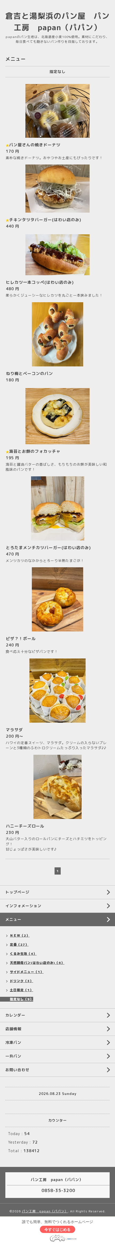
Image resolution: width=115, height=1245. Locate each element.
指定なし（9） (21, 999)
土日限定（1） (21, 990)
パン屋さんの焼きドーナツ (34, 145)
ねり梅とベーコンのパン (29, 373)
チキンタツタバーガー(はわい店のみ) (45, 220)
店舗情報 (13, 1028)
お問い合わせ (17, 1069)
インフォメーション (23, 905)
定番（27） (19, 944)
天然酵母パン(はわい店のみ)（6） (37, 962)
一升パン (13, 1056)
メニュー (13, 919)
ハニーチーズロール (25, 826)
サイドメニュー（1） (27, 972)
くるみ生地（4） (23, 953)
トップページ (17, 892)
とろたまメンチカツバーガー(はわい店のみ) (48, 547)
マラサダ (14, 730)
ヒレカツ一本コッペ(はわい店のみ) (40, 282)
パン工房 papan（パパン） (45, 1211)
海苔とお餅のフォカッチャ (34, 451)
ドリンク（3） (21, 981)
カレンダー (15, 1015)
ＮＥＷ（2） (20, 935)
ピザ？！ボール (21, 638)
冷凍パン (13, 1042)
